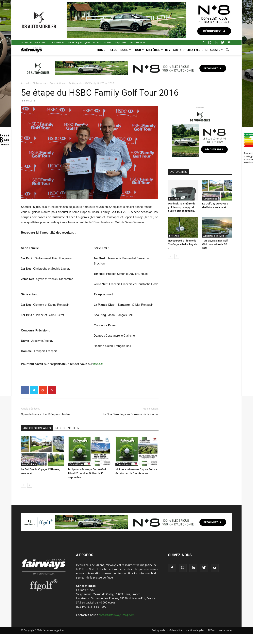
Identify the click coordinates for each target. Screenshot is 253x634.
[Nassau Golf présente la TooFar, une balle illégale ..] (183, 227)
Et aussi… (212, 50)
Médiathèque (74, 42)
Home (101, 50)
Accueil (25, 83)
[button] (227, 50)
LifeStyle (193, 50)
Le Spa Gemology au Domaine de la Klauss (131, 414)
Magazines (120, 42)
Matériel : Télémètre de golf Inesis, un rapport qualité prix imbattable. (181, 207)
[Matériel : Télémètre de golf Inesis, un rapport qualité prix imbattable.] (183, 190)
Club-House (119, 50)
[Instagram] (209, 42)
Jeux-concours (93, 42)
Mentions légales (195, 630)
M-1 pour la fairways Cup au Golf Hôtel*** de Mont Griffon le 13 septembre (87, 473)
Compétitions (57, 83)
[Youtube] (229, 42)
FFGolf (211, 630)
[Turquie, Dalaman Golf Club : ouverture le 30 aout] (217, 227)
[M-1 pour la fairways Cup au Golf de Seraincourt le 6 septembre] (137, 451)
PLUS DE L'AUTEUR (67, 428)
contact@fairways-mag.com (117, 615)
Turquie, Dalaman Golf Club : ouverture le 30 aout (215, 244)
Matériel (153, 50)
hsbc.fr (98, 364)
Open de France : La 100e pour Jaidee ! (46, 414)
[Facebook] (203, 42)
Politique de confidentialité (167, 630)
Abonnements (137, 42)
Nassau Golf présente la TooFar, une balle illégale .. (182, 244)
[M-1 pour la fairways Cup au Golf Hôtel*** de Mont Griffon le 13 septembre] (89, 451)
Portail (107, 42)
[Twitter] (223, 42)
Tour (137, 50)
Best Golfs (173, 50)
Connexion (58, 42)
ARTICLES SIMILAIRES (37, 428)
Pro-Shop (174, 198)
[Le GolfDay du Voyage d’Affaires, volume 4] (42, 451)
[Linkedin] (216, 42)
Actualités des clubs (213, 235)
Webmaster (225, 630)
